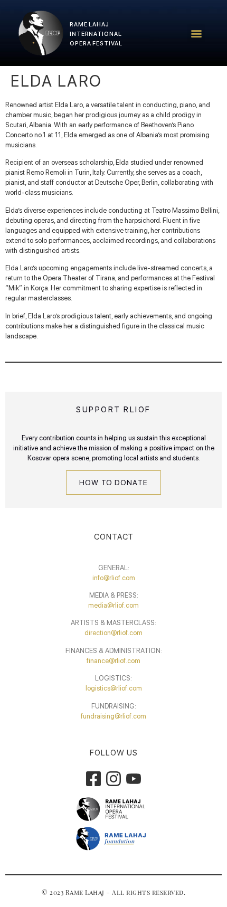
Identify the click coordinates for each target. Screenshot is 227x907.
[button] (196, 33)
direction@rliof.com (113, 633)
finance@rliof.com (113, 661)
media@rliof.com (113, 605)
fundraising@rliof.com (113, 716)
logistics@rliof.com (114, 688)
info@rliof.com (113, 578)
